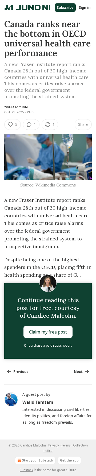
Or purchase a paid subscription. (48, 345)
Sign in (85, 7)
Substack (26, 470)
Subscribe (65, 7)
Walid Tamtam (16, 107)
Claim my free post (48, 332)
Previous (20, 371)
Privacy (53, 445)
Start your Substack (37, 460)
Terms (66, 445)
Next (78, 371)
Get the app (69, 460)
